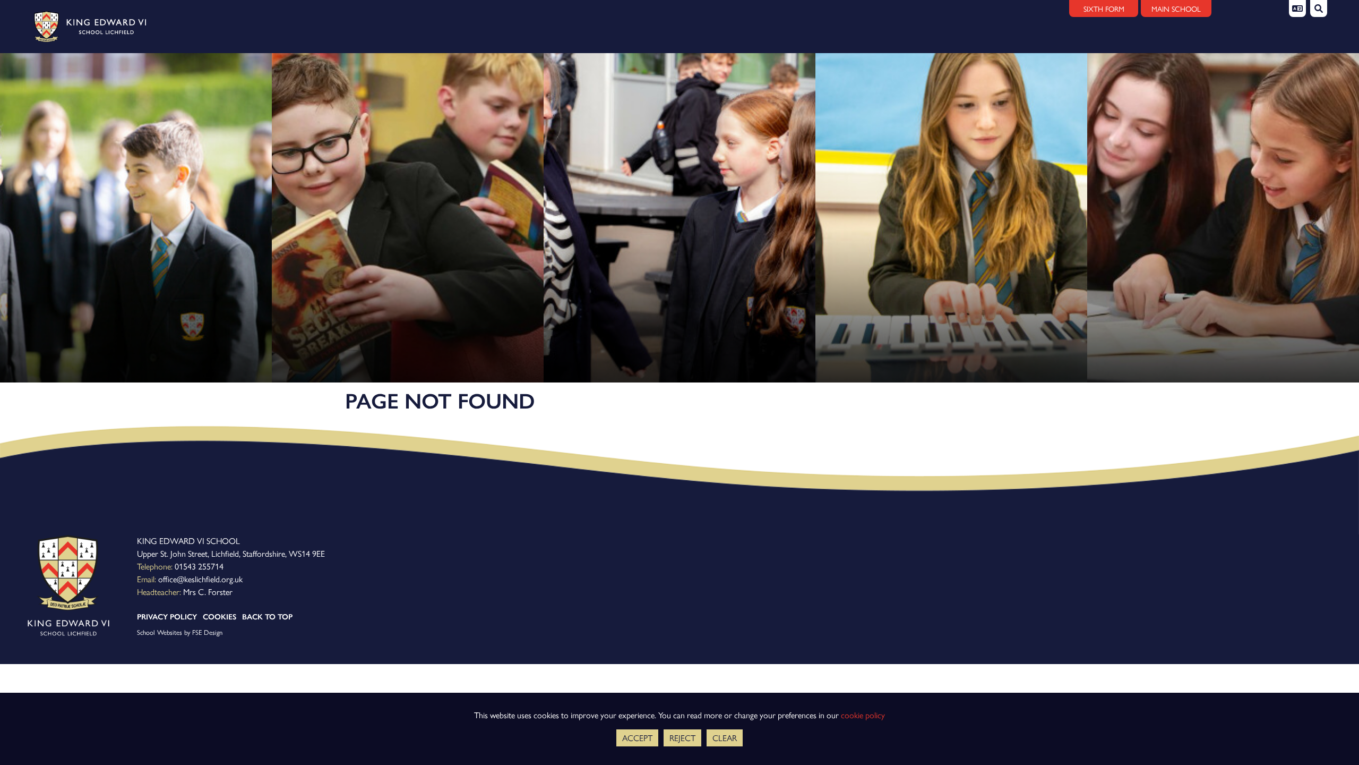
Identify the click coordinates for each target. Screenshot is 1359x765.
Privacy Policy (167, 617)
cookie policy (863, 715)
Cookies (219, 617)
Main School (1176, 8)
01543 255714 (199, 566)
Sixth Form (1103, 8)
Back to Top (267, 617)
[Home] (86, 26)
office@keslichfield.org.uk (200, 579)
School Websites (159, 632)
